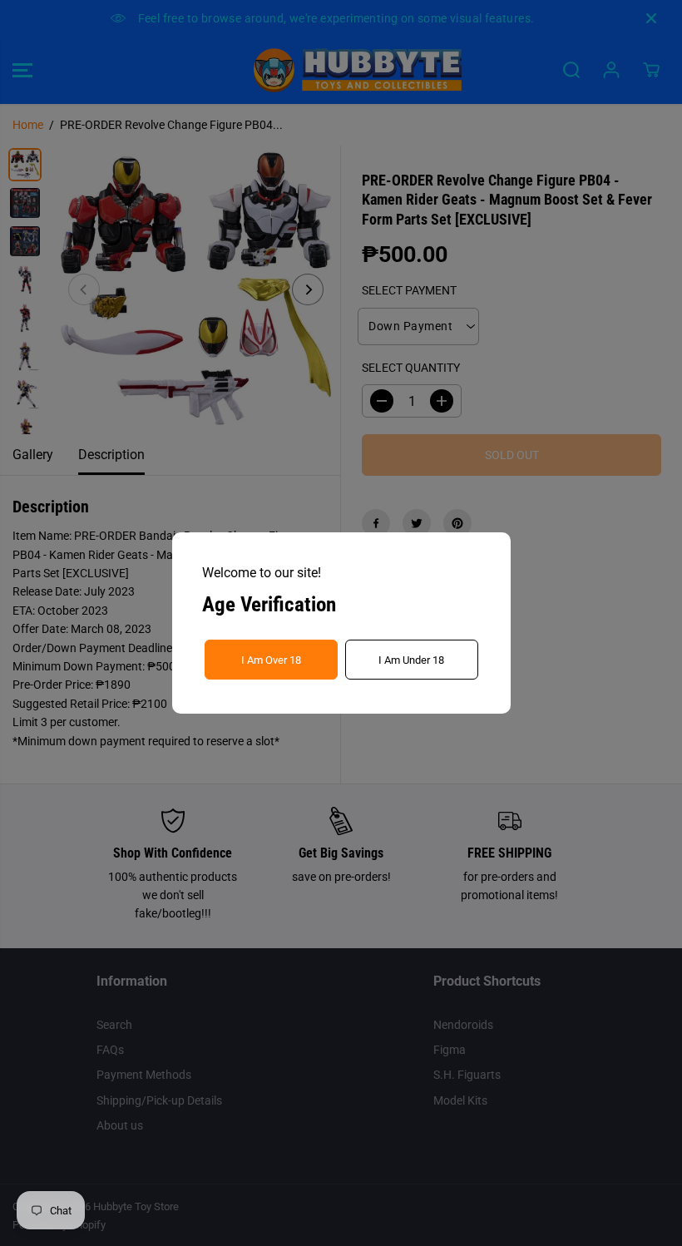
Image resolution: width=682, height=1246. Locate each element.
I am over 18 (271, 660)
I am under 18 (411, 660)
